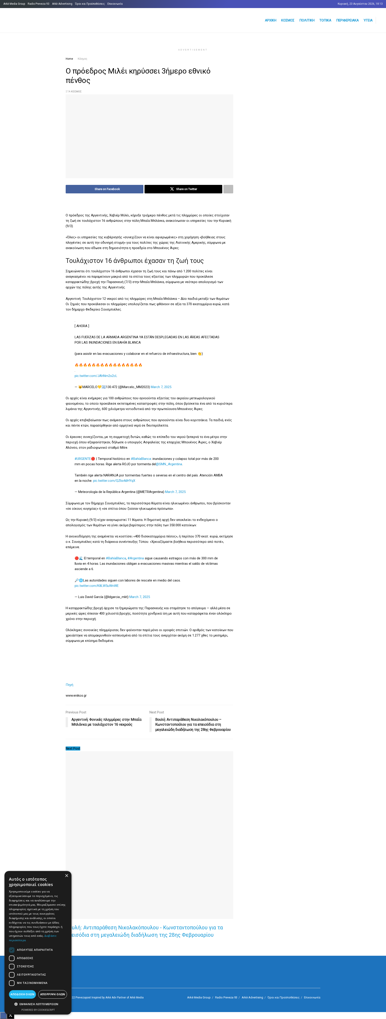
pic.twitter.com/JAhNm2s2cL (96, 376)
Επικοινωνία (115, 3)
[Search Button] (381, 20)
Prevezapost (83, 997)
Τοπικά (325, 20)
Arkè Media (137, 997)
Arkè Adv (110, 997)
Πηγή (69, 685)
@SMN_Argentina (169, 464)
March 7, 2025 (161, 387)
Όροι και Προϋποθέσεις (90, 3)
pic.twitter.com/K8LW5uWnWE (97, 586)
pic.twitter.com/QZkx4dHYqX (114, 481)
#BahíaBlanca (141, 459)
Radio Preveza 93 (38, 3)
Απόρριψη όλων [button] (52, 994)
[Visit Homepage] (57, 20)
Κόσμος (287, 20)
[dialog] (37, 943)
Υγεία (368, 20)
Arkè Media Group (14, 3)
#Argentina (136, 558)
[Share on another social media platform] (228, 189)
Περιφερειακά (347, 20)
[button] (38, 1004)
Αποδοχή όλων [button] (22, 994)
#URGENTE (83, 459)
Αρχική (270, 20)
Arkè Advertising (62, 3)
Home (69, 58)
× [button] (66, 875)
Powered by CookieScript (38, 1009)
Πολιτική (307, 20)
